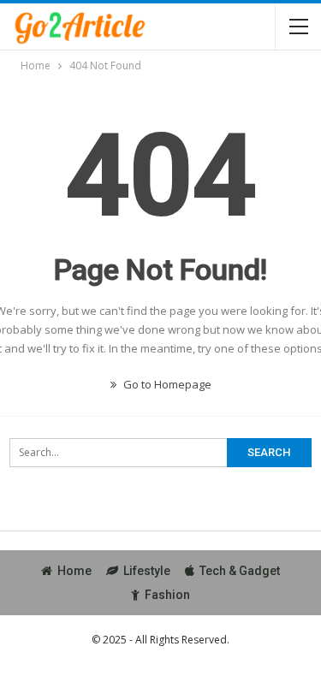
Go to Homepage (166, 384)
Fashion (167, 595)
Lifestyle (146, 571)
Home (74, 571)
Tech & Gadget (239, 571)
